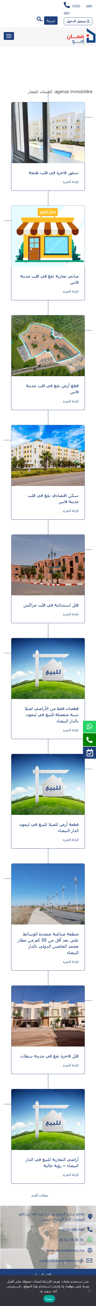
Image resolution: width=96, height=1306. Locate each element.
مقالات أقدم (40, 1195)
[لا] (89, 1290)
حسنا (49, 1299)
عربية (51, 20)
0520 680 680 (73, 1229)
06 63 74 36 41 (71, 1239)
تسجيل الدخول (76, 21)
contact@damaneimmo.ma (61, 1260)
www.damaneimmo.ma (65, 1250)
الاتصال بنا (43, 1274)
